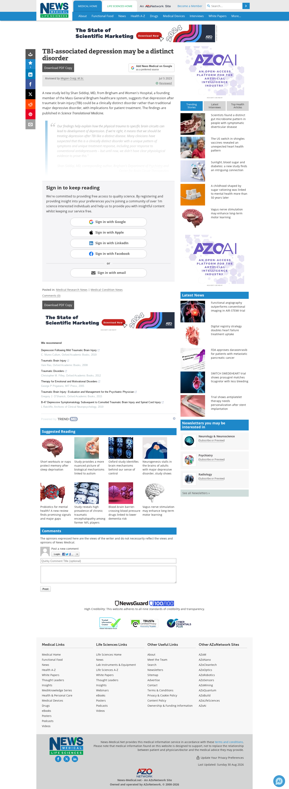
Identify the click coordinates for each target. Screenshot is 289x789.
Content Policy (156, 700)
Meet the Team (157, 659)
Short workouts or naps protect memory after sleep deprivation (55, 465)
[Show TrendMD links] (174, 418)
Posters (47, 716)
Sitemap (152, 675)
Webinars (102, 690)
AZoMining (206, 685)
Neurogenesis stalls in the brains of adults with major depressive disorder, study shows (157, 467)
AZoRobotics (207, 675)
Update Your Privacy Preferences (222, 758)
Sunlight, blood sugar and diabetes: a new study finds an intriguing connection (229, 166)
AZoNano (205, 659)
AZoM (202, 654)
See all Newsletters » (196, 493)
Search (151, 665)
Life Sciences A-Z (107, 670)
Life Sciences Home (119, 6)
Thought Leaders (53, 680)
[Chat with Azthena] (279, 781)
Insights (47, 685)
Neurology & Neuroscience (217, 436)
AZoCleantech (208, 665)
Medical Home (87, 6)
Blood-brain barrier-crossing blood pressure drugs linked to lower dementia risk (124, 512)
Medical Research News (71, 290)
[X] (31, 94)
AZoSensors (206, 680)
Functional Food (52, 659)
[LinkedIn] (31, 74)
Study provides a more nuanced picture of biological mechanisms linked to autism (89, 467)
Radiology (205, 474)
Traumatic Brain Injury (53, 360)
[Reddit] (31, 104)
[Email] (31, 124)
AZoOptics (205, 670)
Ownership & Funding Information (170, 705)
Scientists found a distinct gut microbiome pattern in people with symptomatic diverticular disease (228, 121)
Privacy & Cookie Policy (162, 695)
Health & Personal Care (57, 695)
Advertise (153, 680)
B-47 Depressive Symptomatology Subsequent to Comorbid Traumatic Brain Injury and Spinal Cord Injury (101, 402)
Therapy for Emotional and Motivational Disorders (69, 381)
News (45, 665)
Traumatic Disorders (52, 371)
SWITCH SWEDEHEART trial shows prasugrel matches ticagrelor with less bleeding (229, 377)
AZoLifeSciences (209, 700)
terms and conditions (229, 742)
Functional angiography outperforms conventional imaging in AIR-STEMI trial (228, 306)
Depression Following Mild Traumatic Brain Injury (69, 350)
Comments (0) (51, 295)
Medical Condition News (107, 290)
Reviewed (165, 83)
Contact (152, 685)
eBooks (46, 711)
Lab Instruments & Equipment (116, 665)
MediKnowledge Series (57, 690)
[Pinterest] (31, 114)
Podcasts (47, 721)
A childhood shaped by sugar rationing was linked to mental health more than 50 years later (229, 191)
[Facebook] (31, 84)
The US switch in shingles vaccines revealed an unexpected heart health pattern (228, 144)
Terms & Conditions (160, 690)
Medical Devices (52, 700)
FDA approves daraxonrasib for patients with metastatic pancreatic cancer (229, 354)
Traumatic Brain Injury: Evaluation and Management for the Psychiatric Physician (87, 391)
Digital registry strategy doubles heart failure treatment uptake (226, 330)
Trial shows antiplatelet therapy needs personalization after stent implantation (228, 403)
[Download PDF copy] (31, 54)
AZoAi (202, 705)
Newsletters (155, 670)
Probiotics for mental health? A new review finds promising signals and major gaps (55, 512)
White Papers (50, 675)
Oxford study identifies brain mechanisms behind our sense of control (124, 467)
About (151, 654)
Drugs (46, 705)
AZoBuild (205, 695)
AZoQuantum (207, 690)
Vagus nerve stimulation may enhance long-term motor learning (158, 511)
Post (45, 589)
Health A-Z (49, 670)
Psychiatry (156, 166)
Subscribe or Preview (211, 440)
